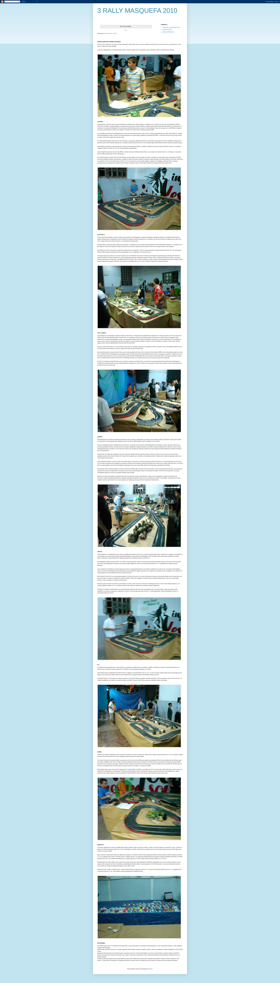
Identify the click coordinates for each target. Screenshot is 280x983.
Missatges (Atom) (111, 33)
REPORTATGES (167, 30)
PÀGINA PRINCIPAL (168, 32)
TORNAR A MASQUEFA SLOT (171, 27)
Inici (126, 30)
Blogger (150, 969)
